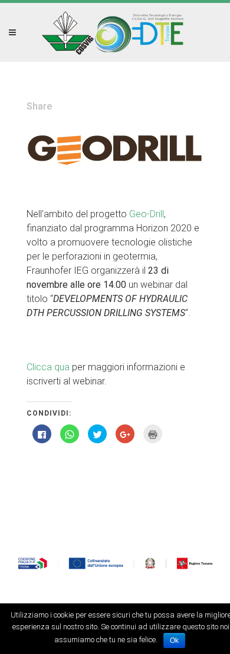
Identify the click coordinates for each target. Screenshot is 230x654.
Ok (174, 640)
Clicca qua (48, 367)
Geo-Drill (146, 214)
